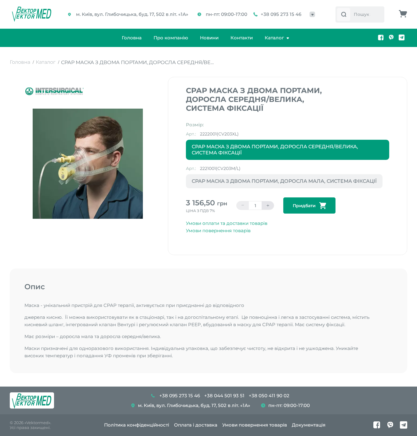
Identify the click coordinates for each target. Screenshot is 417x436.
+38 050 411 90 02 (269, 395)
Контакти (241, 38)
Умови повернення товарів (218, 230)
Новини (209, 38)
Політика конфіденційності (136, 425)
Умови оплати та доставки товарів (226, 223)
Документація (308, 425)
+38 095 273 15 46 (281, 14)
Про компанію (171, 38)
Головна (132, 38)
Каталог (274, 38)
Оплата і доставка (195, 425)
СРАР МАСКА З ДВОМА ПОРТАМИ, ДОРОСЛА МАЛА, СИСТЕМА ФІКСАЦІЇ (284, 181)
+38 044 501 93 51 (224, 395)
